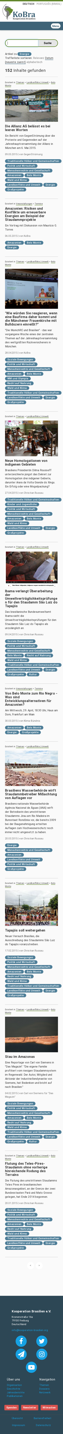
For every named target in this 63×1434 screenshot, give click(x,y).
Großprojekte (15, 189)
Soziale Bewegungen (20, 359)
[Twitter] (41, 1341)
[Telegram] (22, 1354)
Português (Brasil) (49, 4)
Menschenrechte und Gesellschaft (28, 170)
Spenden (11, 1407)
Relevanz (38, 58)
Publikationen (15, 1396)
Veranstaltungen (24, 204)
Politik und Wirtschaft (21, 165)
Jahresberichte (16, 1392)
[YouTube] (31, 1367)
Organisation (14, 1385)
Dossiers (44, 1388)
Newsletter (29, 1407)
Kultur (33, 674)
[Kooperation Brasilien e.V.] (19, 11)
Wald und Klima (17, 180)
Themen (20, 82)
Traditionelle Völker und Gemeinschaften (33, 161)
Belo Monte (34, 175)
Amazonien (14, 175)
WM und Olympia (17, 378)
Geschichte (13, 1388)
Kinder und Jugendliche (22, 504)
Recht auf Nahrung (19, 383)
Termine (39, 204)
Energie (50, 184)
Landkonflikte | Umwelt (38, 82)
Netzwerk (44, 1392)
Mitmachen (49, 1407)
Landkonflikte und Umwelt (23, 184)
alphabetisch (35, 62)
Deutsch (28, 4)
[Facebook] (22, 1341)
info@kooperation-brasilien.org (30, 1330)
